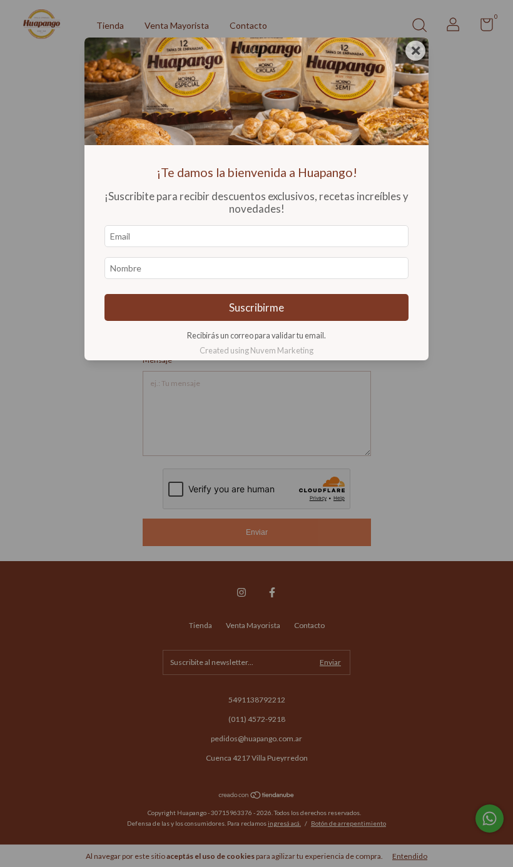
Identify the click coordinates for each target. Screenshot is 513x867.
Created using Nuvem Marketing (256, 350)
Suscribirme (256, 307)
